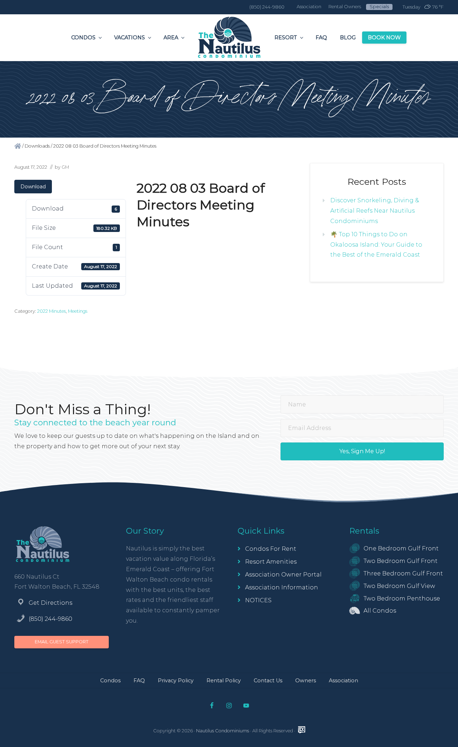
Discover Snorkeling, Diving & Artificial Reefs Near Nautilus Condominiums (374, 210)
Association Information (281, 587)
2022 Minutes (51, 311)
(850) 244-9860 (50, 618)
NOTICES (258, 600)
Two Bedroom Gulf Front (401, 561)
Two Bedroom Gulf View (399, 586)
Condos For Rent (270, 548)
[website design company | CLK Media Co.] (301, 729)
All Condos (380, 610)
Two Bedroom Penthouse (402, 598)
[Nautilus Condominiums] (17, 146)
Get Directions (50, 602)
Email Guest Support (61, 641)
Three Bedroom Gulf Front (403, 573)
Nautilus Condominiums (222, 730)
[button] (362, 451)
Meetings (77, 311)
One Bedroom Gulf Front (401, 548)
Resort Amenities (271, 561)
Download (33, 186)
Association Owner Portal (283, 574)
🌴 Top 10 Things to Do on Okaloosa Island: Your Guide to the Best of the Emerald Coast (376, 244)
